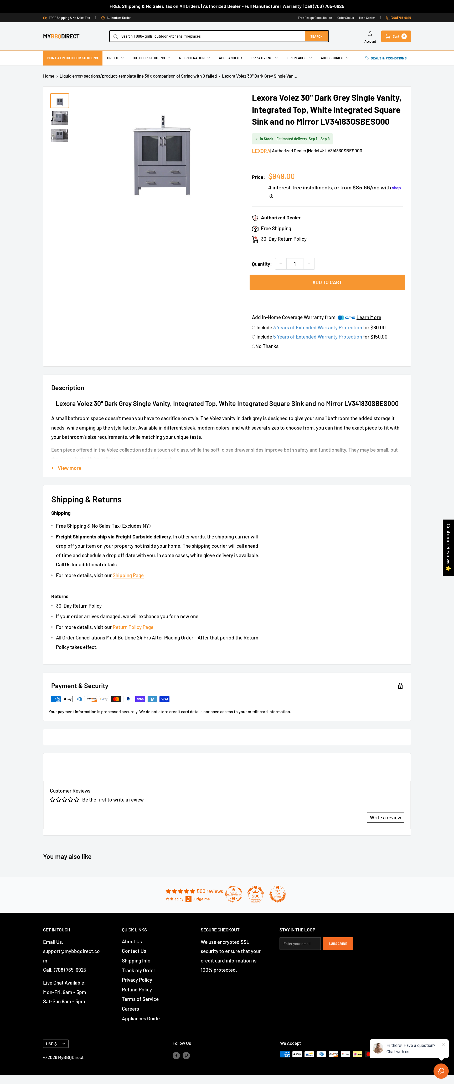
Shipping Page (128, 575)
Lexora (261, 150)
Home (48, 75)
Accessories (332, 58)
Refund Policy (137, 989)
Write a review (385, 817)
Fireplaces (297, 58)
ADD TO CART (327, 282)
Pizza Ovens (261, 58)
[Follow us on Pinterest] (186, 1055)
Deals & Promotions (389, 58)
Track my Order (138, 970)
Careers (130, 1009)
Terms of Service (140, 999)
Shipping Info (136, 960)
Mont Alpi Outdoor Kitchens (72, 58)
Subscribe (338, 943)
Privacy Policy (137, 980)
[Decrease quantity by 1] (280, 263)
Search (316, 36)
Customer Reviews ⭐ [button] (449, 548)
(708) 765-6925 (400, 17)
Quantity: (262, 264)
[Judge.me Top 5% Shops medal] (277, 894)
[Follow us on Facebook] (176, 1055)
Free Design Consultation (315, 17)
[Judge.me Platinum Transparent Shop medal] (233, 894)
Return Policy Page (133, 627)
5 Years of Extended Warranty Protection (318, 337)
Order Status (345, 17)
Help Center (367, 17)
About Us (132, 941)
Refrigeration (192, 58)
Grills (112, 58)
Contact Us (134, 951)
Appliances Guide (141, 1018)
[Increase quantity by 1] (308, 263)
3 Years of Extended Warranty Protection (318, 327)
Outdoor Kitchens (149, 58)
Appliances (230, 58)
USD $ (51, 1043)
